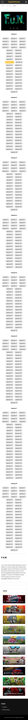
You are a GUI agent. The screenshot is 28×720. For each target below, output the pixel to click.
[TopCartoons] (14, 2)
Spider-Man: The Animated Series (16, 673)
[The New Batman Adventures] (14, 691)
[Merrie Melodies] (14, 599)
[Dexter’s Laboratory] (14, 650)
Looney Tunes (10, 611)
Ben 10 (8, 683)
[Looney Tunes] (14, 609)
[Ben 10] (14, 681)
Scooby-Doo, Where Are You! (15, 632)
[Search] (26, 2)
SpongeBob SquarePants (14, 642)
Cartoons (8, 6)
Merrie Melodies (11, 601)
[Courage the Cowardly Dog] (14, 661)
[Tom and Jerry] (14, 620)
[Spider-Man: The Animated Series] (14, 671)
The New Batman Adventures (15, 693)
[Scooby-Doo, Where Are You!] (14, 630)
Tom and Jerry (10, 622)
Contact (4, 707)
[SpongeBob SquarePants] (14, 640)
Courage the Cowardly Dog (14, 663)
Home (2, 6)
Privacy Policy (6, 710)
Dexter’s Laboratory (12, 652)
